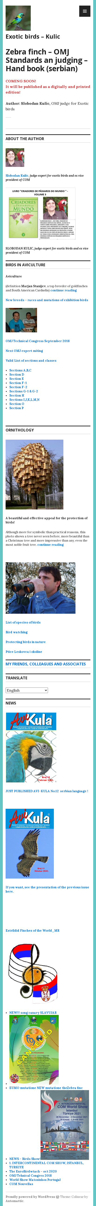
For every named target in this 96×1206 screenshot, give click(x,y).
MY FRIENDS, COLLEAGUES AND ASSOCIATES (46, 664)
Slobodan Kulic (17, 176)
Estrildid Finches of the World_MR (32, 931)
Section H (16, 396)
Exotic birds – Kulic (33, 36)
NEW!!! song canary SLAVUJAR (33, 1013)
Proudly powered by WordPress (30, 1197)
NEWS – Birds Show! (25, 1159)
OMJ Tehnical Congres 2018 (30, 1176)
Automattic (15, 1201)
